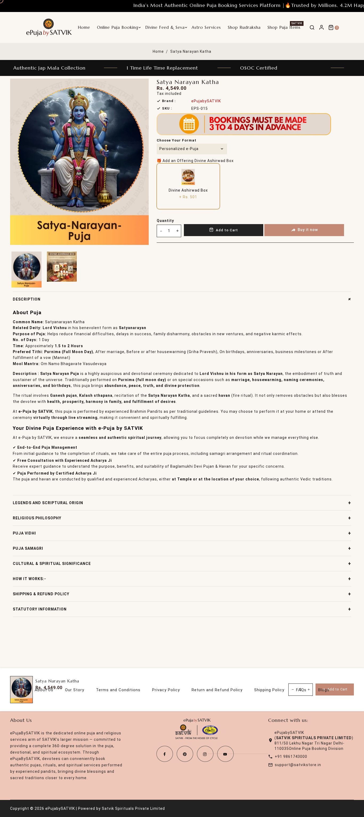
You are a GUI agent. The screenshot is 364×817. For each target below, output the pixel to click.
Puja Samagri (182, 548)
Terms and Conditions (118, 689)
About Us (44, 689)
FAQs (301, 689)
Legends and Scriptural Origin (182, 502)
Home (158, 51)
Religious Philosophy (182, 518)
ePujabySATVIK (206, 101)
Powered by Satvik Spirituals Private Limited (121, 808)
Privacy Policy (166, 689)
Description (182, 299)
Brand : (169, 101)
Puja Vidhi (182, 533)
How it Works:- (182, 578)
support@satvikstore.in (298, 765)
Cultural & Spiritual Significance (182, 563)
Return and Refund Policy (217, 689)
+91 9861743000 (291, 756)
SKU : (167, 108)
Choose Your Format (176, 140)
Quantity (165, 221)
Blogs (323, 689)
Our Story (74, 689)
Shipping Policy (269, 689)
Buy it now (308, 230)
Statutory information (182, 609)
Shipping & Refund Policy (182, 594)
